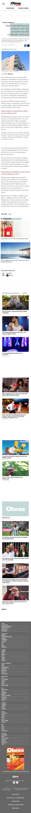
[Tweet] (28, 45)
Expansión (4, 633)
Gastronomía (4, 735)
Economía (3, 638)
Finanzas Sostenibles (6, 695)
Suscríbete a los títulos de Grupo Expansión (15, 771)
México (3, 653)
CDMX (3, 656)
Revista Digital (5, 673)
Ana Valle (9, 273)
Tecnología (4, 641)
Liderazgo (3, 705)
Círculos (3, 716)
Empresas (3, 635)
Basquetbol (4, 669)
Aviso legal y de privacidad (15, 798)
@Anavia (10, 74)
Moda (3, 717)
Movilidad (3, 694)
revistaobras (14, 782)
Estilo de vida (4, 730)
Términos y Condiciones (15, 804)
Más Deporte (4, 670)
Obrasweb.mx (17, 782)
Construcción (10, 8)
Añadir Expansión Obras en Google (10, 49)
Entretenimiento (5, 679)
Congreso (4, 654)
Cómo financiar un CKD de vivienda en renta (14, 238)
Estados (3, 657)
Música (3, 683)
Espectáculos (4, 713)
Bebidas (3, 736)
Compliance (15, 801)
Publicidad (15, 794)
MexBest (4, 733)
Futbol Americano (5, 667)
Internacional (4, 639)
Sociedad (3, 660)
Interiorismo (4, 631)
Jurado (3, 744)
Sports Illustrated (6, 663)
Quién (3, 711)
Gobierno (3, 651)
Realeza (3, 714)
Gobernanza (4, 692)
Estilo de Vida (4, 742)
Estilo (3, 677)
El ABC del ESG (4, 698)
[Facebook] (25, 45)
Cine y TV (3, 682)
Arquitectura (4, 629)
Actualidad (4, 704)
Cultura (3, 722)
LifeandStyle (4, 647)
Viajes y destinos (5, 738)
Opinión (3, 658)
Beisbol (3, 666)
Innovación (4, 697)
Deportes (3, 680)
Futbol (3, 664)
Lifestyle (3, 672)
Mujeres (3, 645)
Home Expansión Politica (6, 636)
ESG (2, 644)
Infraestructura (5, 628)
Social (3, 691)
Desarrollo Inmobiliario (8, 22)
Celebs (3, 729)
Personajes (4, 739)
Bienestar (3, 741)
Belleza (3, 719)
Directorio (15, 808)
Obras (3, 623)
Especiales (4, 708)
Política (4, 650)
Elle (3, 725)
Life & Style (5, 676)
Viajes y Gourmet (5, 685)
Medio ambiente (5, 689)
